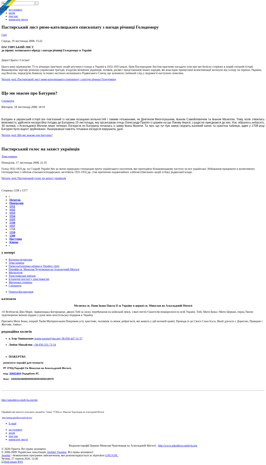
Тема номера (9, 156)
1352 (12, 209)
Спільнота (7, 100)
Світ (4, 34)
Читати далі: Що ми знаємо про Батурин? (27, 135)
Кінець (13, 242)
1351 (12, 206)
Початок (15, 199)
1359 (12, 232)
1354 (12, 216)
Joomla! (5, 455)
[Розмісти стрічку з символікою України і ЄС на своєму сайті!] (8, 8)
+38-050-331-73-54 (44, 344)
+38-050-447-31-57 (71, 338)
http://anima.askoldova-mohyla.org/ (17, 417)
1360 (12, 235)
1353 (12, 212)
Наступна (15, 238)
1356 (12, 222)
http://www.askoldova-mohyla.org (177, 445)
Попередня (16, 203)
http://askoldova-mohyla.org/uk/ (19, 400)
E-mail (12, 423)
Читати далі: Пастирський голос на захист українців (33, 178)
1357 (12, 225)
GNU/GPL (111, 455)
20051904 (15, 373)
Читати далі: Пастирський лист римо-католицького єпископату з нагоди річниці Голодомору (58, 79)
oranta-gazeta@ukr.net (47, 338)
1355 (12, 219)
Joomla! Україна (56, 452)
